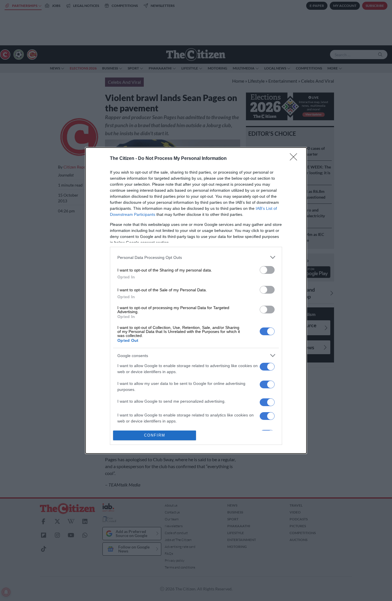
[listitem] (196, 257)
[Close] (295, 158)
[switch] (267, 270)
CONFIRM (154, 435)
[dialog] (196, 300)
